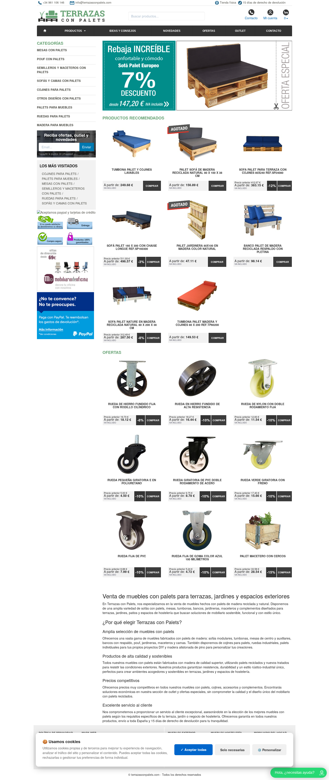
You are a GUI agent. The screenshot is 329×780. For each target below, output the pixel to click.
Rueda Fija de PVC (132, 556)
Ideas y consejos (122, 30)
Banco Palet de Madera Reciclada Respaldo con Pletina (263, 248)
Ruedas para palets (53, 116)
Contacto (251, 18)
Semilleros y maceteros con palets (61, 70)
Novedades (171, 30)
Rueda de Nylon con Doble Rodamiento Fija (262, 405)
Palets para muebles (54, 107)
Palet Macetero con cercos (263, 556)
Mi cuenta (270, 18)
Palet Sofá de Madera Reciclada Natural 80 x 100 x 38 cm (197, 172)
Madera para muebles (55, 125)
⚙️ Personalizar (269, 750)
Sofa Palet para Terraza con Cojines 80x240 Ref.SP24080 (262, 171)
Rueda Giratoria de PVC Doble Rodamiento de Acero (197, 481)
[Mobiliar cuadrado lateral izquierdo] (65, 268)
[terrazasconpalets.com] (71, 14)
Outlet (240, 30)
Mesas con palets (52, 50)
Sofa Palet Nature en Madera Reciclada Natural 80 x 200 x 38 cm (132, 324)
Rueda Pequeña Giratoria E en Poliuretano (131, 481)
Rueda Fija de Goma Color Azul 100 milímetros (197, 558)
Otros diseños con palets (59, 98)
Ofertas (209, 30)
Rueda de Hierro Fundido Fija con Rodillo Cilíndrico (132, 405)
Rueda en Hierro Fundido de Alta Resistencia (197, 405)
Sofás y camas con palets (59, 81)
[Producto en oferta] (197, 76)
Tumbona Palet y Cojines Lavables (132, 171)
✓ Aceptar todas (193, 749)
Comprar (152, 185)
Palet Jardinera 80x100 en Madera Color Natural (197, 247)
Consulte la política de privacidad (56, 153)
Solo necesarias (232, 750)
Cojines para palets (54, 89)
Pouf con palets (50, 59)
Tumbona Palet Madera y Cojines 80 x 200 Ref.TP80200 (197, 323)
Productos (73, 30)
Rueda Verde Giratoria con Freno (263, 481)
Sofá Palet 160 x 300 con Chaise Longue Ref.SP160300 (132, 247)
